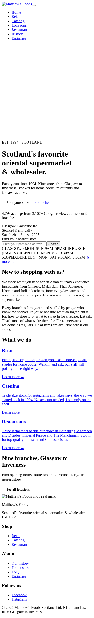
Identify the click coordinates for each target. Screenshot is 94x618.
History (17, 34)
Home (16, 12)
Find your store (18, 203)
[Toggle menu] (34, 5)
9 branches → (44, 203)
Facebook (19, 595)
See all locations (18, 489)
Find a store (20, 568)
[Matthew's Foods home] (17, 4)
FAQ (15, 572)
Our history (20, 563)
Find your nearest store (19, 239)
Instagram (19, 599)
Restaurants (20, 30)
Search (53, 244)
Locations (19, 25)
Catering (18, 21)
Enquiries (19, 38)
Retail (16, 16)
